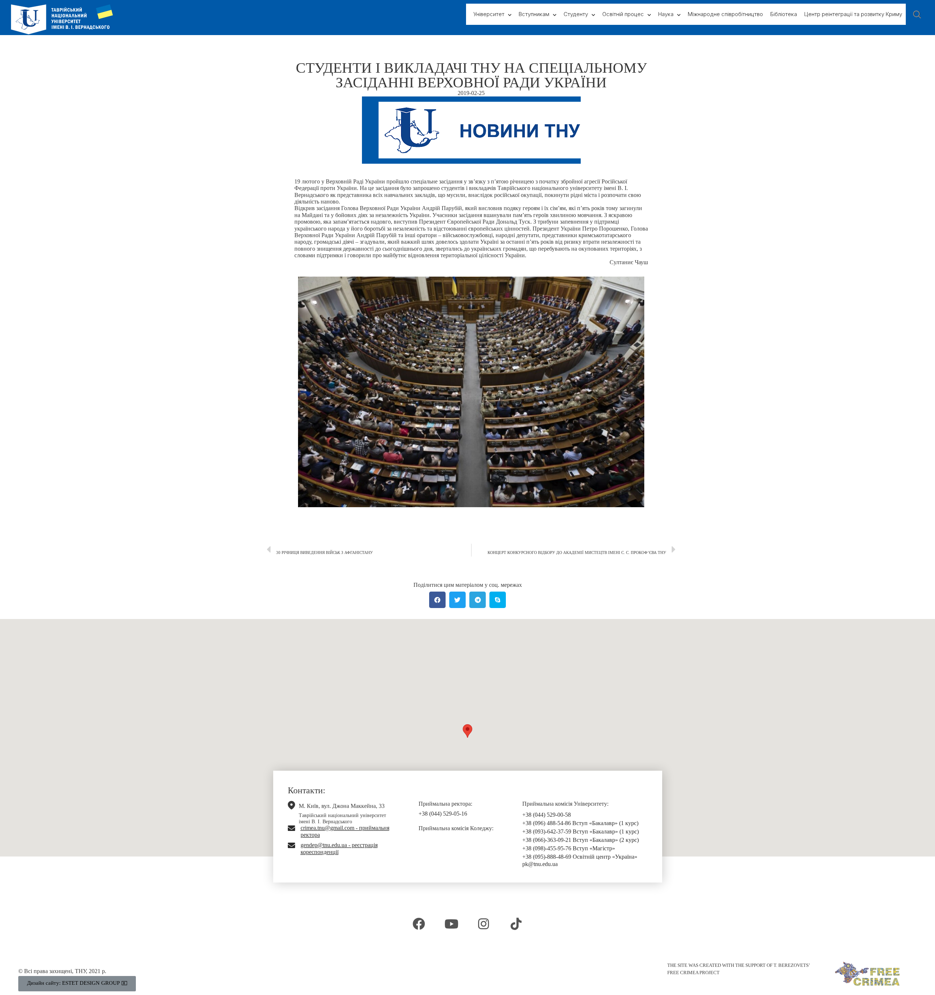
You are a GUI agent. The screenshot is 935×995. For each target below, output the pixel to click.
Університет (488, 14)
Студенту (576, 14)
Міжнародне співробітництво (725, 14)
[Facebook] (419, 924)
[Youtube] (451, 924)
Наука (665, 14)
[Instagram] (484, 924)
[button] (467, 731)
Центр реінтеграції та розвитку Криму (853, 14)
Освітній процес (623, 14)
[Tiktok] (516, 924)
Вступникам (534, 14)
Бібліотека (783, 14)
